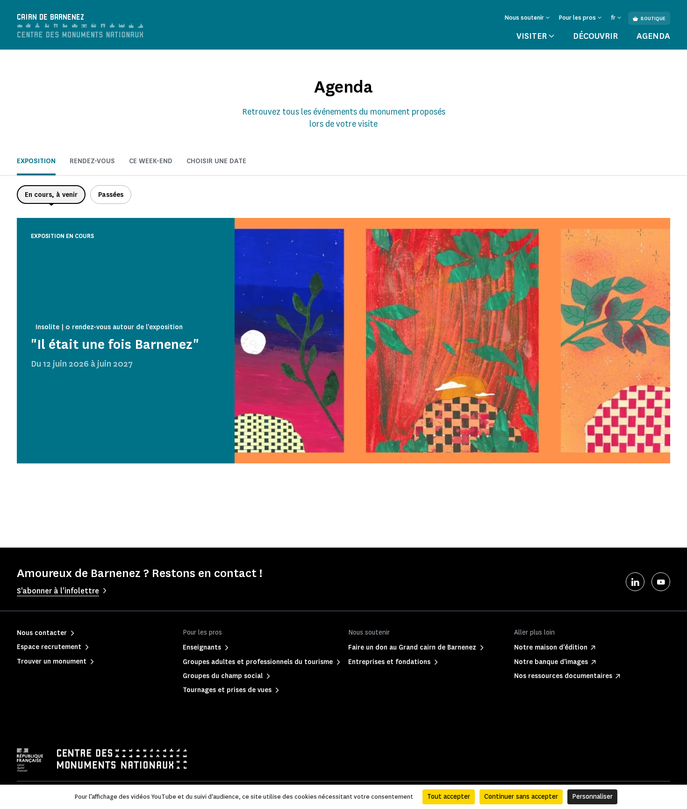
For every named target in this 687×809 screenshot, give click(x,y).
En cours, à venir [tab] (51, 194)
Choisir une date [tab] (216, 161)
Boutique (653, 18)
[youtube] (660, 581)
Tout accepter (448, 796)
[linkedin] (635, 581)
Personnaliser (592, 796)
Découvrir (595, 36)
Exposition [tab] (36, 161)
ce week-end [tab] (150, 161)
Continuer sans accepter (521, 796)
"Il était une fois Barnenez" (115, 344)
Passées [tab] (110, 194)
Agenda (653, 36)
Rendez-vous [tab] (92, 161)
